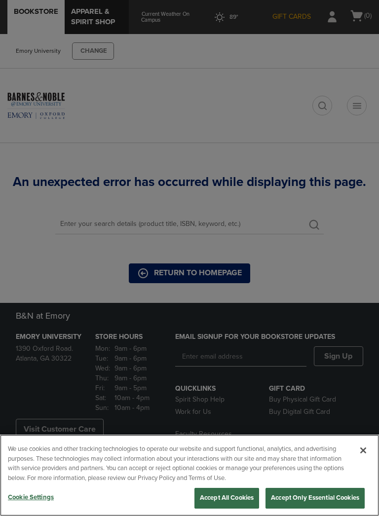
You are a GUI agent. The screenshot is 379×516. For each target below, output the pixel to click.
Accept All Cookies (227, 498)
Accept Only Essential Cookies (315, 498)
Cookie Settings (31, 497)
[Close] (363, 450)
